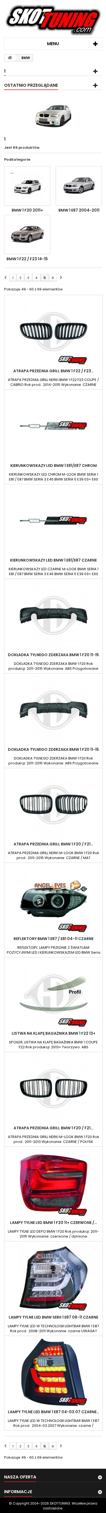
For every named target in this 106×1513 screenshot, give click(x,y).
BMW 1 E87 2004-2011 (78, 210)
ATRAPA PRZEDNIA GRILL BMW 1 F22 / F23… (53, 371)
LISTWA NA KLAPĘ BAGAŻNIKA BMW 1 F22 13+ (53, 1033)
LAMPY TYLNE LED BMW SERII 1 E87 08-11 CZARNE (53, 1317)
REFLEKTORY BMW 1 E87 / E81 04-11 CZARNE (53, 939)
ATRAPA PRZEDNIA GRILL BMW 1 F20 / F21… (53, 844)
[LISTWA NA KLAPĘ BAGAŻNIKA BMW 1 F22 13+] (53, 994)
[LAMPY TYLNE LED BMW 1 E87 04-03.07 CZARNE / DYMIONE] (53, 1372)
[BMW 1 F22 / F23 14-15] (27, 234)
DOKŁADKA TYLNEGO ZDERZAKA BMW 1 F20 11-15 (53, 655)
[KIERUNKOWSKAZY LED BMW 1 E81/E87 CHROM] (53, 426)
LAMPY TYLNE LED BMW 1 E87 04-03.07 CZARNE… (53, 1412)
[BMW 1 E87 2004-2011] (79, 186)
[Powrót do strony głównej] (10, 57)
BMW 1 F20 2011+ (27, 210)
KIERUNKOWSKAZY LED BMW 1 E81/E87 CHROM (53, 465)
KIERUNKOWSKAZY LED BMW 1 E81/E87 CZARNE (53, 560)
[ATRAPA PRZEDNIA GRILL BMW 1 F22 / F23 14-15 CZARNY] (53, 331)
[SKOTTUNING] (53, 21)
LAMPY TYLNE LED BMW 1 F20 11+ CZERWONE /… (53, 1222)
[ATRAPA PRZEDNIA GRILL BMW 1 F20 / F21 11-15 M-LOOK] (53, 804)
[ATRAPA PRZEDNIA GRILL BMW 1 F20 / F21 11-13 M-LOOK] (53, 1088)
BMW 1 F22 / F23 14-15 (27, 259)
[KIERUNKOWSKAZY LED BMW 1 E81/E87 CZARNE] (53, 520)
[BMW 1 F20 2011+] (27, 186)
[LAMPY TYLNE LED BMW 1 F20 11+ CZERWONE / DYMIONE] (53, 1183)
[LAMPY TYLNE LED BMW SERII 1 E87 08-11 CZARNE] (53, 1278)
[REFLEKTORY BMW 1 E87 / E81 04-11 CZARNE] (53, 899)
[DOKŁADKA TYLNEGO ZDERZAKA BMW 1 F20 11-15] (53, 615)
